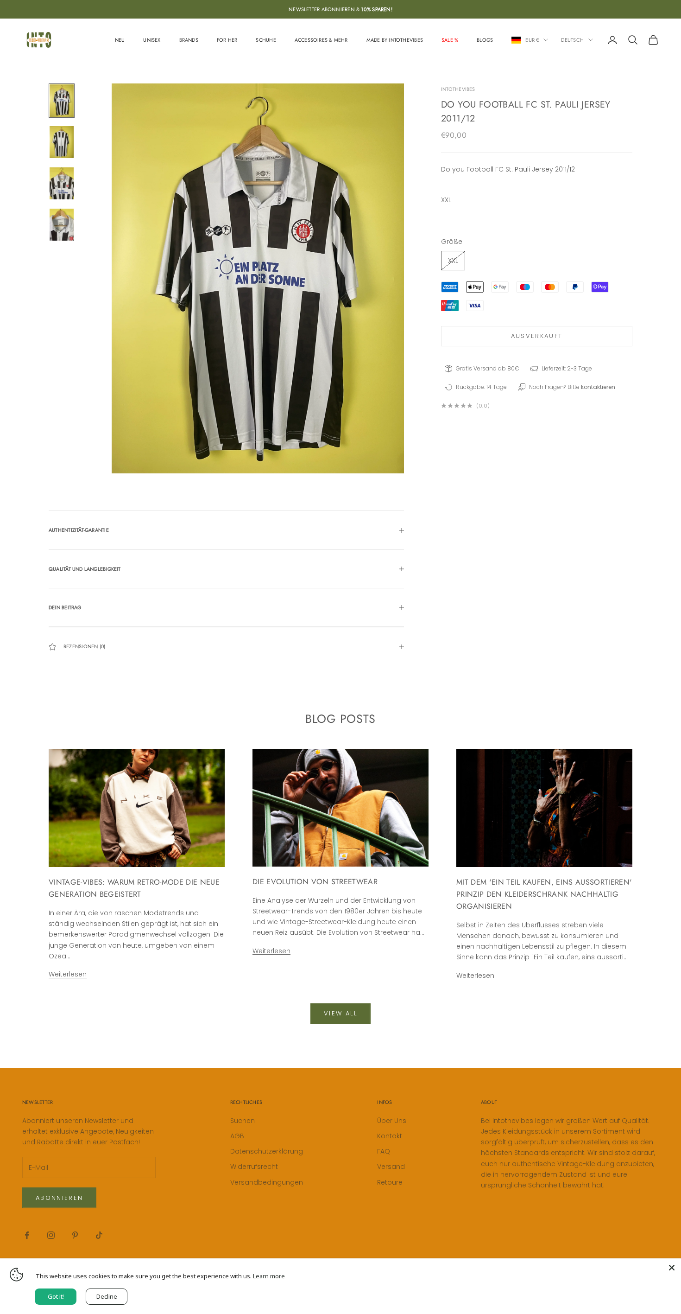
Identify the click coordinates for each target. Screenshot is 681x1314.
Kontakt (389, 1136)
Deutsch (572, 40)
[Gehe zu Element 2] (62, 142)
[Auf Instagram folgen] (51, 1235)
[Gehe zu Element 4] (62, 225)
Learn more (269, 1276)
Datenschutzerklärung (266, 1151)
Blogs (485, 40)
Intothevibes (458, 89)
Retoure (390, 1182)
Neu (120, 40)
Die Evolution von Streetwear (315, 881)
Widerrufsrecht (254, 1166)
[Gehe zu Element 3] (62, 183)
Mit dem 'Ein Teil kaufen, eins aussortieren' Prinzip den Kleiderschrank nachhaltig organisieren (544, 894)
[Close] (671, 1267)
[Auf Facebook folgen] (27, 1235)
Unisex (151, 40)
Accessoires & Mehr (321, 40)
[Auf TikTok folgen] (99, 1235)
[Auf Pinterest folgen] (75, 1235)
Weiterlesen (68, 974)
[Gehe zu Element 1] (62, 100)
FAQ (383, 1151)
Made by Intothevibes (394, 40)
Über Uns (391, 1120)
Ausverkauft (537, 336)
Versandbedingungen (266, 1182)
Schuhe (266, 40)
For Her (227, 40)
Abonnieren (59, 1197)
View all (340, 1013)
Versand (391, 1166)
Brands (188, 40)
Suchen (242, 1120)
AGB (237, 1136)
